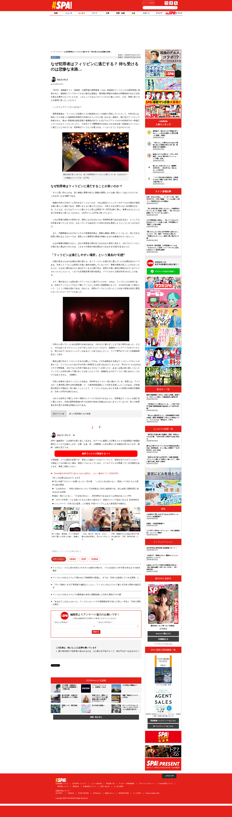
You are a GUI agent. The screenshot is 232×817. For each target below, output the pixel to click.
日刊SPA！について (79, 783)
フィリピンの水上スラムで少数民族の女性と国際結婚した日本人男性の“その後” (87, 594)
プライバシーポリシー (147, 783)
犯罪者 (95, 559)
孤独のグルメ (110, 793)
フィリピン (59, 559)
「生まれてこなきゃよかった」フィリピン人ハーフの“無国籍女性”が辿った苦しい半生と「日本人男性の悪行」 (97, 602)
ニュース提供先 (96, 783)
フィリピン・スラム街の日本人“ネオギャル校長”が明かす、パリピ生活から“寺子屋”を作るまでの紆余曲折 (96, 569)
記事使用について (89, 786)
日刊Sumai (97, 793)
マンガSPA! (137, 793)
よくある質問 (118, 786)
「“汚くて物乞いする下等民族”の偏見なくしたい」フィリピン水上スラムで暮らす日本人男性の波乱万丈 (97, 586)
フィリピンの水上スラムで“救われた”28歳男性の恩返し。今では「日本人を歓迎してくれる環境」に (96, 578)
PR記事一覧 (110, 783)
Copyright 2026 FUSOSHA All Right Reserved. (72, 798)
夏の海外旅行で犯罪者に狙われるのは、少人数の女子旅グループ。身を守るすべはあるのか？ (98, 651)
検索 (175, 7)
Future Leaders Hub (152, 793)
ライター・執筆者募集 (127, 783)
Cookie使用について (166, 783)
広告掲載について (62, 783)
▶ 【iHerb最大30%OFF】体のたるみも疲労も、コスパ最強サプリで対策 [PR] (84, 473)
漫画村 (73, 559)
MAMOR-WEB (124, 793)
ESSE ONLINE (83, 793)
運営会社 (76, 786)
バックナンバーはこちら (163, 644)
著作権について (63, 786)
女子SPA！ (60, 793)
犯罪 (84, 559)
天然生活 (71, 793)
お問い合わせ (105, 786)
